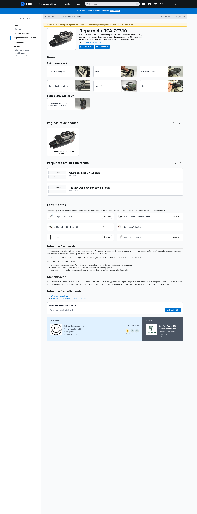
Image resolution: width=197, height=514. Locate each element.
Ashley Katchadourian (92, 42)
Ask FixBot (171, 310)
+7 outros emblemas (132, 334)
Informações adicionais (23, 56)
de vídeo (68, 16)
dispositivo (49, 16)
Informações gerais (22, 50)
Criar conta (115, 10)
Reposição (18, 29)
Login (175, 4)
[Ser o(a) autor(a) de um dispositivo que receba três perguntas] (137, 331)
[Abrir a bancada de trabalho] (143, 4)
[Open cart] (155, 4)
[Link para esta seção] (46, 247)
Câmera (59, 16)
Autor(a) (54, 320)
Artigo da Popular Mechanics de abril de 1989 (68, 298)
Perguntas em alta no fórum (25, 38)
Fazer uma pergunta (175, 163)
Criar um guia (88, 47)
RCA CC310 (25, 18)
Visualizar (107, 217)
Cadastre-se (164, 4)
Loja (78, 4)
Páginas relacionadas (22, 33)
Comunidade (66, 4)
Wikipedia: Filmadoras (59, 296)
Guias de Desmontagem (60, 95)
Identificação (20, 53)
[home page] (27, 4)
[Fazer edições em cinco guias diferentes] (132, 331)
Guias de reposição (57, 63)
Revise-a (131, 25)
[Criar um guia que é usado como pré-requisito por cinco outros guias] (127, 331)
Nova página (177, 123)
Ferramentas (19, 42)
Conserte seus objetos (47, 4)
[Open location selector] (149, 4)
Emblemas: (133, 325)
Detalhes (17, 46)
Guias (16, 25)
